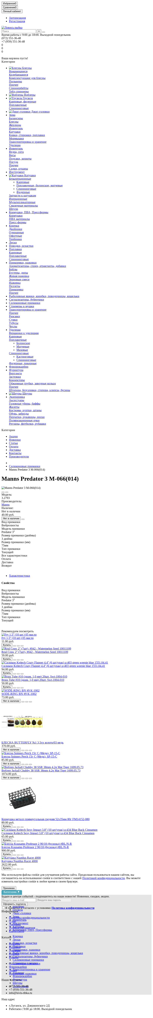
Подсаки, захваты (20, 158)
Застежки (15, 376)
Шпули (13, 208)
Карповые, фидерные (22, 101)
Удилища (15, 145)
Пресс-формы (17, 222)
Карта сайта (16, 931)
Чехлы (13, 326)
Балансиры (16, 118)
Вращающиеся (18, 71)
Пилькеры (15, 81)
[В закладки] (2, 492)
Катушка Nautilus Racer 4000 (19, 861)
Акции (13, 436)
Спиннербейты (18, 88)
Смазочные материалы (23, 205)
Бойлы (13, 269)
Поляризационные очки (24, 420)
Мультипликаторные (22, 202)
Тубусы (13, 323)
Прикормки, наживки (23, 262)
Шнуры (27, 393)
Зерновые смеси (19, 279)
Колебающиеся (18, 74)
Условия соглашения (22, 927)
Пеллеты (14, 286)
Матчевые (22, 346)
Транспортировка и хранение (27, 141)
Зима (12, 115)
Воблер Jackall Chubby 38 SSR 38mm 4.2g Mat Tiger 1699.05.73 (40, 770)
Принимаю (9, 888)
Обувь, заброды (19, 413)
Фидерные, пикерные (23, 363)
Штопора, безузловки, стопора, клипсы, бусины (39, 390)
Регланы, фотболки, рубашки (27, 423)
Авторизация (17, 17)
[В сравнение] (6, 492)
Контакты (15, 453)
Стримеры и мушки (21, 306)
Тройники (15, 239)
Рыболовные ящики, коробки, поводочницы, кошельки (44, 296)
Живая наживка (19, 276)
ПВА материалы (19, 219)
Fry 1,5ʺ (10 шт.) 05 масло (17, 638)
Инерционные (18, 198)
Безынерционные (20, 178)
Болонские (23, 343)
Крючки (14, 225)
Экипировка (17, 396)
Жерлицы (15, 125)
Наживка (15, 282)
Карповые (22, 182)
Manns (5, 504)
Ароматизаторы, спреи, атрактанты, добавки (37, 266)
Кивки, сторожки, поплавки (27, 135)
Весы (12, 155)
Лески (13, 242)
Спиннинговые (19, 108)
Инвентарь (16, 128)
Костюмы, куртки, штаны (25, 410)
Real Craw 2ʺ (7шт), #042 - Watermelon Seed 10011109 (34, 651)
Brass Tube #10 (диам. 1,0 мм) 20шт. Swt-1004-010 (32, 679)
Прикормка (16, 289)
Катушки (15, 131)
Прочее (13, 84)
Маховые (22, 349)
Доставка (15, 449)
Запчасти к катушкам (22, 195)
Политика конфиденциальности (29, 917)
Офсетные (15, 235)
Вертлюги (15, 373)
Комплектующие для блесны (27, 78)
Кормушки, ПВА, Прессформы (28, 212)
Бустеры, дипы (18, 272)
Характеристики (19, 575)
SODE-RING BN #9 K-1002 (19, 693)
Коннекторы (17, 380)
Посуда (13, 162)
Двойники (15, 229)
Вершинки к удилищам (24, 333)
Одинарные (16, 232)
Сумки (13, 319)
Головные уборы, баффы (24, 403)
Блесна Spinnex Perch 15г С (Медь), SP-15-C (29, 756)
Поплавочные (18, 104)
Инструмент (17, 172)
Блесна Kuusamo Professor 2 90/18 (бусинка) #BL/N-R (35, 847)
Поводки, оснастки (21, 245)
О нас (12, 921)
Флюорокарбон (18, 366)
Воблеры (29, 94)
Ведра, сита (16, 151)
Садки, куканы (18, 168)
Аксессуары (16, 400)
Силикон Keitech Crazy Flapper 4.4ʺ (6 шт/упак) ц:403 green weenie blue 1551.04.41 (53, 665)
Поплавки (15, 249)
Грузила (27, 98)
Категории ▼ (12, 891)
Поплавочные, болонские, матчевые (39, 185)
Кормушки (16, 215)
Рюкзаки (14, 316)
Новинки (15, 439)
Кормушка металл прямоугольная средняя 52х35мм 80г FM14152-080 (45, 819)
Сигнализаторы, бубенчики (26, 299)
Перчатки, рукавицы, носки (27, 417)
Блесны (26, 68)
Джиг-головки (40, 111)
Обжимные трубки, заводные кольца (32, 383)
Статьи (13, 443)
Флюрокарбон (18, 966)
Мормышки (16, 138)
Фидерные (23, 192)
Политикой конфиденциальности (103, 878)
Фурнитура (16, 370)
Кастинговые (24, 356)
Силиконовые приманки (24, 302)
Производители (19, 456)
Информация (9, 911)
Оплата (13, 446)
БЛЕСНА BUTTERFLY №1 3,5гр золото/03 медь (32, 742)
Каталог (6, 937)
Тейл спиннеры (19, 91)
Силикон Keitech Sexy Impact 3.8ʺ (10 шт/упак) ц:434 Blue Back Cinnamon (47, 833)
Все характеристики (14, 555)
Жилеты (14, 407)
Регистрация (17, 21)
